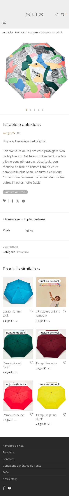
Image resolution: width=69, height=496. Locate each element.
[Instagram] (9, 487)
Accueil (7, 32)
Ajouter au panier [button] (12, 320)
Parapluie (33, 32)
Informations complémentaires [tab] (24, 219)
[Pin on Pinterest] (23, 201)
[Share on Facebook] (12, 201)
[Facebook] (4, 487)
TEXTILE (19, 32)
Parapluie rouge (13, 415)
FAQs (6, 472)
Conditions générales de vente (22, 465)
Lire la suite (41, 320)
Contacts (8, 459)
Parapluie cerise (46, 363)
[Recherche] (58, 14)
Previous (3, 71)
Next (65, 71)
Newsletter (10, 479)
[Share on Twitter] (17, 201)
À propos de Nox (13, 445)
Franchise (8, 452)
